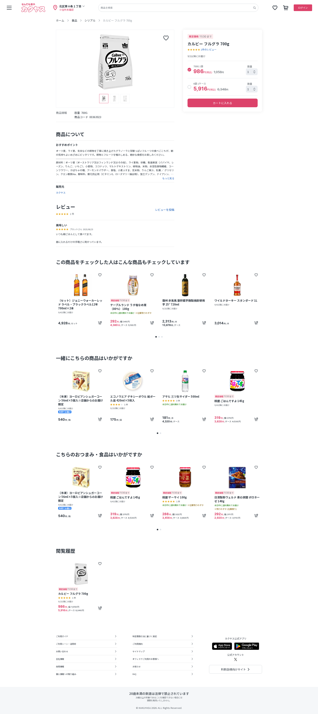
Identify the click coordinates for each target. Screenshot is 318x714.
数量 (249, 66)
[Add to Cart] (100, 323)
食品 (74, 20)
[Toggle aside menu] (9, 7)
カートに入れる (222, 103)
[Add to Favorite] (100, 275)
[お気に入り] (275, 7)
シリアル (90, 20)
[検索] (254, 7)
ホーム (60, 20)
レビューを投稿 (164, 210)
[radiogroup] (223, 78)
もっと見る (168, 178)
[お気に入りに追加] (166, 38)
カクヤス (61, 192)
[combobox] (252, 71)
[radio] (189, 69)
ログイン (303, 7)
